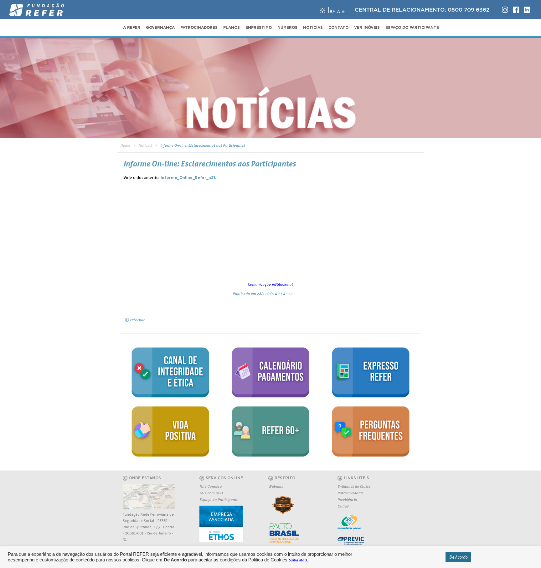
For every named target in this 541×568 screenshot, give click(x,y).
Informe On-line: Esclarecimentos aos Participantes (202, 145)
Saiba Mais (298, 560)
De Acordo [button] (458, 557)
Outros (342, 506)
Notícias (145, 145)
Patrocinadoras (350, 493)
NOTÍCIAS (313, 27)
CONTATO (338, 27)
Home (125, 145)
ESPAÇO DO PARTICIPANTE (412, 27)
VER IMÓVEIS (367, 27)
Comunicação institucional (270, 284)
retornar (137, 319)
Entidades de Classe (353, 486)
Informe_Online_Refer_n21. (188, 178)
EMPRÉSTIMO (258, 27)
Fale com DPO (211, 493)
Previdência (347, 499)
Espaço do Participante (218, 499)
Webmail (275, 486)
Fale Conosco (210, 486)
